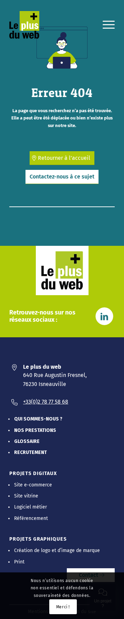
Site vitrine (26, 496)
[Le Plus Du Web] (28, 25)
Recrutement (30, 452)
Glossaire (27, 441)
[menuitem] (105, 25)
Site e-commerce (33, 485)
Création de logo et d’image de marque (57, 550)
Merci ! (63, 607)
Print (19, 562)
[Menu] (105, 25)
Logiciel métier (30, 507)
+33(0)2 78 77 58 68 (45, 401)
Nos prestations (35, 430)
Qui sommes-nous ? (38, 419)
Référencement (31, 518)
